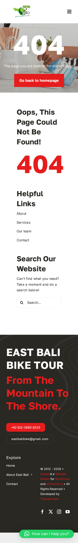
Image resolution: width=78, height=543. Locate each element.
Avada (44, 474)
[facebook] (42, 512)
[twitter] (51, 512)
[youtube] (68, 512)
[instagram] (59, 512)
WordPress (62, 479)
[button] (46, 534)
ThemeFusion (49, 499)
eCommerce (54, 484)
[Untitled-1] (22, 5)
